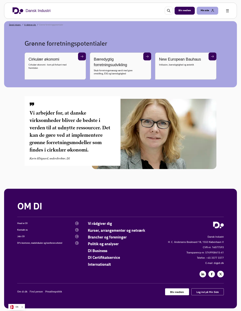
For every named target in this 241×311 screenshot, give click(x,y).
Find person (36, 291)
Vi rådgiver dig (30, 25)
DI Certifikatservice (104, 257)
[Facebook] (211, 274)
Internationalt (99, 264)
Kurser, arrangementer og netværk (116, 230)
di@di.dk (219, 263)
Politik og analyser (103, 244)
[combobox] (16, 307)
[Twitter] (220, 274)
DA (17, 307)
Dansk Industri (15, 25)
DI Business (97, 251)
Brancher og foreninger (107, 237)
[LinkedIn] (203, 274)
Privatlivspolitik (53, 291)
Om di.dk (22, 291)
